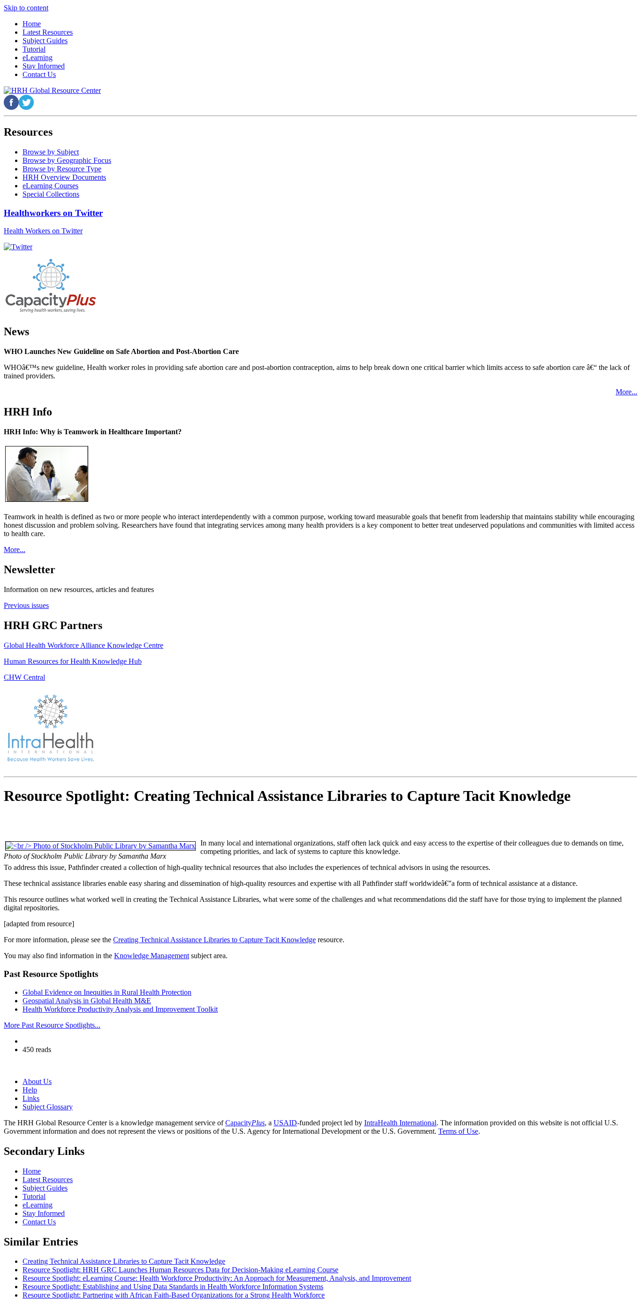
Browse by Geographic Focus (67, 160)
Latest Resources (48, 1180)
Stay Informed (44, 1213)
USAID (285, 1123)
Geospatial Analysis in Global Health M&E (87, 1001)
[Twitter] (18, 247)
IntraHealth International (400, 1123)
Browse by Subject (51, 152)
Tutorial (34, 1196)
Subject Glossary (48, 1107)
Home (32, 1171)
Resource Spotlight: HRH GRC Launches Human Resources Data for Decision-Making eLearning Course (180, 1270)
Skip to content (26, 8)
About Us (37, 1081)
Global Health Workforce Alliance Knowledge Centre (83, 645)
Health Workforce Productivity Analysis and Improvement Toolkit (120, 1009)
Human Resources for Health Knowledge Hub (73, 661)
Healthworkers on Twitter (53, 213)
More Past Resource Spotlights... (52, 1025)
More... (626, 392)
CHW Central (24, 677)
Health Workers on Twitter (43, 231)
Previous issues (26, 605)
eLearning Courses (50, 186)
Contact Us (39, 1222)
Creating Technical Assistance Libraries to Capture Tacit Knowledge (214, 940)
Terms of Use (458, 1131)
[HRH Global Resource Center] (52, 90)
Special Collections (51, 194)
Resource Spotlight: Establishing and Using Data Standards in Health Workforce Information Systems (173, 1287)
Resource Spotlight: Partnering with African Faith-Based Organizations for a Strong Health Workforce (174, 1295)
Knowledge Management (151, 956)
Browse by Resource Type (62, 169)
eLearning (38, 1205)
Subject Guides (45, 1188)
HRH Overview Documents (64, 177)
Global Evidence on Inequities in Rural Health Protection (107, 992)
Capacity (245, 1123)
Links (31, 1098)
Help (30, 1090)
